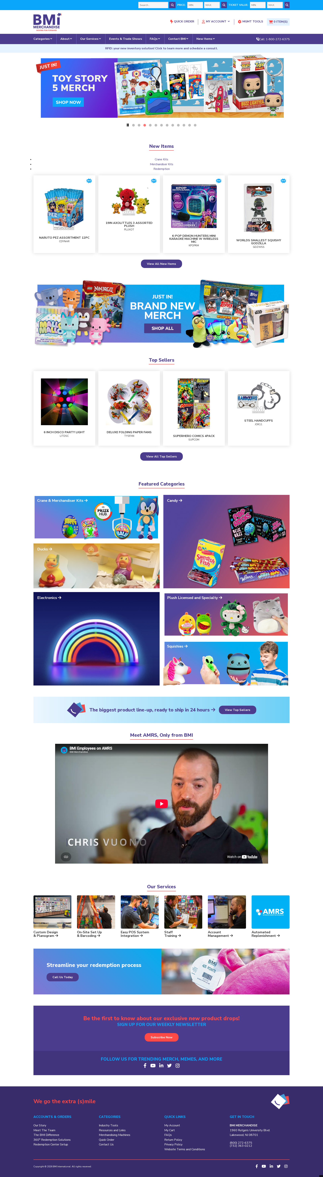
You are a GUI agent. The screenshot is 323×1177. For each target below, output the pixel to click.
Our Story (39, 1125)
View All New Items (161, 264)
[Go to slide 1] (133, 125)
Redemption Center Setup (50, 1144)
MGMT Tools (252, 21)
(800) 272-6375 (241, 1143)
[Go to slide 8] (173, 125)
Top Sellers (161, 360)
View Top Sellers (237, 710)
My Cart (169, 1130)
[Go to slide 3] (145, 125)
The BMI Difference (46, 1135)
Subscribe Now (162, 1037)
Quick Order (184, 21)
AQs (169, 1135)
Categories (41, 39)
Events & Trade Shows (125, 39)
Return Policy (173, 1140)
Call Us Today (63, 977)
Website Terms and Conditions (184, 1149)
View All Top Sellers (161, 457)
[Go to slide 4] (150, 125)
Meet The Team (44, 1130)
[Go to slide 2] (139, 125)
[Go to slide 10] (184, 125)
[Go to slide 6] (161, 125)
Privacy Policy (173, 1144)
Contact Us (106, 1144)
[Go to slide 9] (178, 125)
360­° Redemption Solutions (52, 1140)
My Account (216, 21)
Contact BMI (177, 39)
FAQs (154, 39)
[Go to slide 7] (167, 125)
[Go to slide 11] (189, 125)
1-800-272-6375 (278, 39)
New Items (204, 39)
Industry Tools (108, 1125)
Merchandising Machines (114, 1135)
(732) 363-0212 (241, 1146)
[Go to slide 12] (195, 125)
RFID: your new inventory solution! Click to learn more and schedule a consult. (161, 48)
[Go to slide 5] (156, 125)
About (65, 39)
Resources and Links (112, 1130)
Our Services (89, 39)
